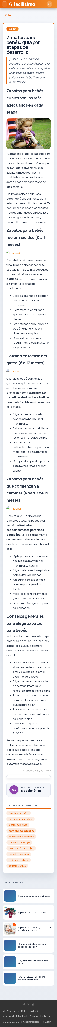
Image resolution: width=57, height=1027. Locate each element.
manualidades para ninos (21, 830)
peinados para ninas (19, 854)
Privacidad (21, 1016)
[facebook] (24, 1004)
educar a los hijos (17, 866)
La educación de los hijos (21, 848)
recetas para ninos (18, 825)
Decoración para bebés (20, 819)
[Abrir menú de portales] (4, 4)
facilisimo (24, 4)
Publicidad (45, 1016)
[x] (28, 1004)
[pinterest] (33, 1004)
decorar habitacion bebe (21, 836)
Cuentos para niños (18, 813)
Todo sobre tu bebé (19, 860)
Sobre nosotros (11, 1022)
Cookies (33, 1016)
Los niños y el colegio (19, 842)
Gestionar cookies (31, 1022)
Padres (12, 29)
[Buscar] (49, 4)
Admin (48, 1022)
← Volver (7, 15)
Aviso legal (8, 1016)
